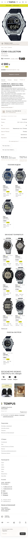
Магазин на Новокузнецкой (7, 432)
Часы (2, 47)
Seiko (2, 471)
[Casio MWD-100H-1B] (8, 344)
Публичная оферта (5, 453)
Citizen (2, 467)
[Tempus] (8, 404)
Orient (2, 469)
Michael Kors (4, 473)
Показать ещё (4, 328)
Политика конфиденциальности (8, 451)
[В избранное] (11, 170)
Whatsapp (5, 495)
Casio (5, 47)
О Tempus (3, 439)
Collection (10, 47)
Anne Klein (3, 476)
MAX (4, 491)
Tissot (2, 462)
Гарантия (3, 430)
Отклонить (4, 533)
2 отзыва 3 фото (14, 58)
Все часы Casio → (7, 145)
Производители (5, 459)
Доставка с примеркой (6, 426)
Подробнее (4, 530)
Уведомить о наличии (14, 74)
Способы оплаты (5, 428)
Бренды (3, 448)
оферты (16, 415)
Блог (2, 444)
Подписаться (23, 412)
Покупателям (4, 423)
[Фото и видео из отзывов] (22, 58)
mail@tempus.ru (7, 501)
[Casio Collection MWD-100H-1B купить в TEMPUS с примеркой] (11, 2)
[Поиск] (5, 2)
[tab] (3, 80)
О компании (4, 442)
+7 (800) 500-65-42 (7, 489)
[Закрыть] (26, 5)
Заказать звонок (7, 499)
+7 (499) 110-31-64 (7, 487)
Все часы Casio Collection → (9, 149)
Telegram (5, 493)
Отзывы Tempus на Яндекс (7, 446)
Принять (22, 533)
